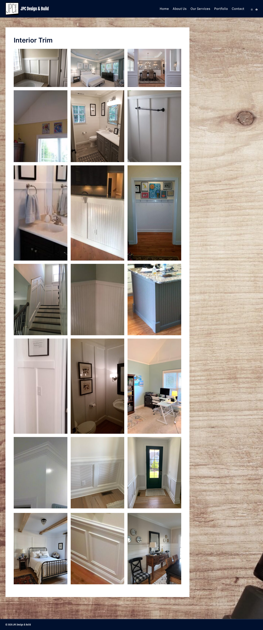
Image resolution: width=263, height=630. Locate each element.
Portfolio (221, 9)
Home (164, 9)
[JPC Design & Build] (12, 8)
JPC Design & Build (35, 8)
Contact (238, 9)
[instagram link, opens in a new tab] (251, 9)
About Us (180, 9)
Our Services (200, 9)
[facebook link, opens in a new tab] (256, 9)
